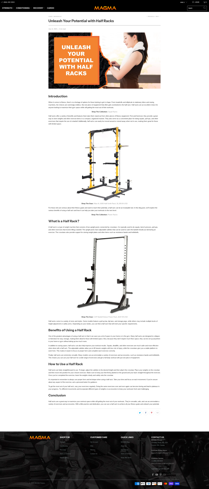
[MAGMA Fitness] (105, 8)
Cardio (50, 8)
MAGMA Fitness (39, 483)
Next (157, 16)
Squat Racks (112, 112)
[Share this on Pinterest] (151, 412)
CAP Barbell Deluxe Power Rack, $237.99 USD (111, 317)
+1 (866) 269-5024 (157, 461)
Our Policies (125, 450)
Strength (7, 8)
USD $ (182, 2)
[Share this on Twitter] (139, 412)
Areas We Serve (126, 457)
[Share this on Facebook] (145, 412)
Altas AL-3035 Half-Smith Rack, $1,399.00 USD (111, 203)
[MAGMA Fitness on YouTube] (156, 474)
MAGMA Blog (125, 442)
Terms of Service (65, 454)
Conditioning (23, 8)
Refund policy (64, 457)
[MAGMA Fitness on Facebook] (153, 474)
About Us (124, 446)
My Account (94, 442)
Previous (150, 16)
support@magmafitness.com (160, 469)
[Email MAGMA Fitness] (164, 474)
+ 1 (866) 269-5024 (8, 2)
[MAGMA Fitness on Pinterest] (160, 474)
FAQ (91, 446)
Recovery (38, 8)
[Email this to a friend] (157, 412)
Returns (92, 450)
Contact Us (93, 454)
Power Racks (113, 215)
